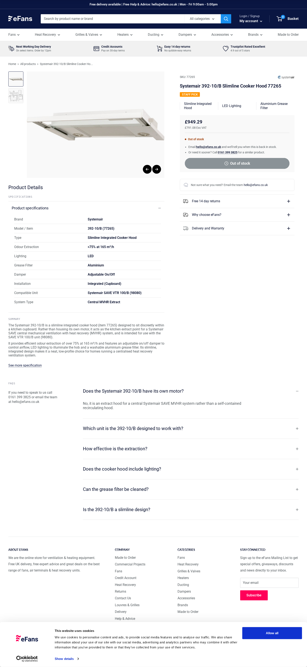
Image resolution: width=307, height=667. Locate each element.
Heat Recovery (45, 35)
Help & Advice (125, 619)
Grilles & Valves (86, 35)
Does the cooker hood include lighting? (122, 469)
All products (28, 64)
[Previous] (147, 169)
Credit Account (125, 578)
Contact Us (123, 598)
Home (12, 64)
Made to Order (288, 35)
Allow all (272, 633)
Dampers (185, 35)
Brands (253, 35)
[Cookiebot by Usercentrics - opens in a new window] (27, 659)
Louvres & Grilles (127, 605)
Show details (64, 659)
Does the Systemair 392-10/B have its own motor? (133, 391)
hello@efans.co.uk (208, 147)
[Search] (226, 18)
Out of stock (240, 163)
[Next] (156, 169)
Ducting (153, 35)
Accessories (220, 35)
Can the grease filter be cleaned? (115, 489)
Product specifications (30, 208)
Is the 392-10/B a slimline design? (116, 509)
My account (249, 21)
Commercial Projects (130, 564)
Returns (120, 591)
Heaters (123, 35)
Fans (12, 35)
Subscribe (253, 595)
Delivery (121, 612)
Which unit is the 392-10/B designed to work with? (133, 428)
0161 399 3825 (227, 152)
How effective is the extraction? (115, 448)
